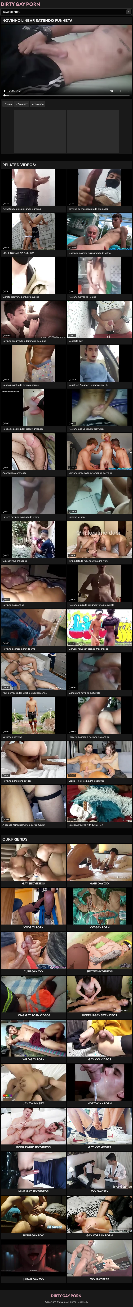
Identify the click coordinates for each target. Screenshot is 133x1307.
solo (9, 103)
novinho (39, 103)
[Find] (128, 11)
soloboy (23, 103)
